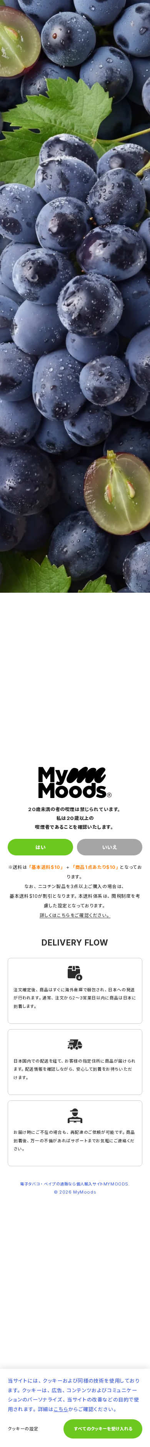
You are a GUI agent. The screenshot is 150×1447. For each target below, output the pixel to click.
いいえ (109, 847)
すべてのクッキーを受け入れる (103, 1429)
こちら (60, 1409)
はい (40, 847)
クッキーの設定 (23, 1429)
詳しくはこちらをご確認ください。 (75, 915)
